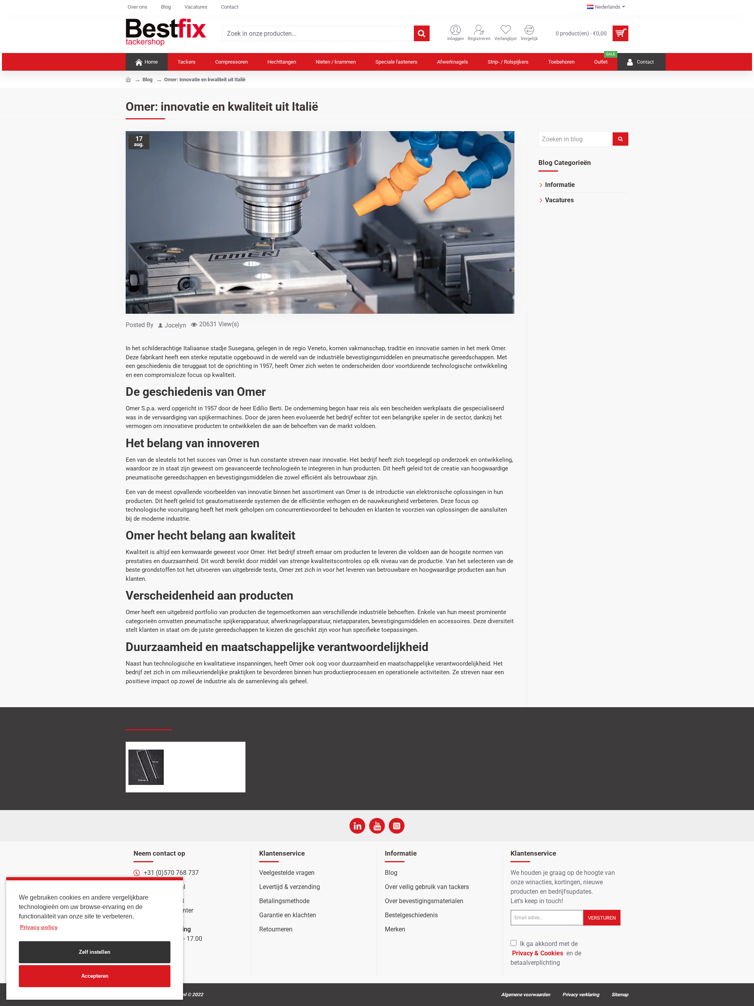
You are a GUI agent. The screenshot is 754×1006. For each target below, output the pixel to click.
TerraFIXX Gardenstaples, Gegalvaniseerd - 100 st (207, 750)
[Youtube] (377, 826)
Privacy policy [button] (39, 927)
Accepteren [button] (94, 976)
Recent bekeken (149, 722)
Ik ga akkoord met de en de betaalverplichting (546, 953)
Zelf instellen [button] (94, 952)
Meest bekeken (201, 722)
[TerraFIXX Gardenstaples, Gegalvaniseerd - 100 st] (146, 767)
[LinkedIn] (357, 826)
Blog (147, 79)
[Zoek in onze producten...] (422, 33)
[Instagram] (396, 826)
